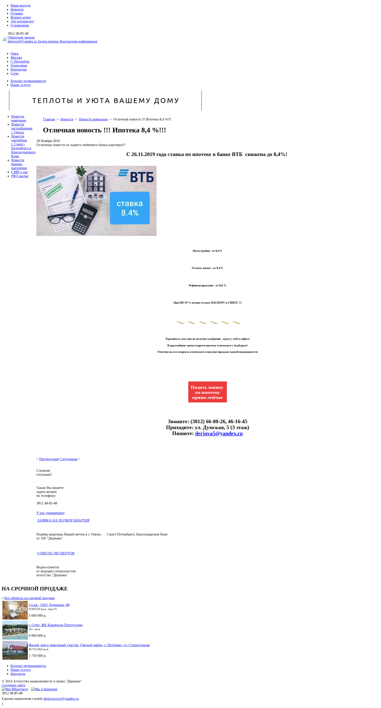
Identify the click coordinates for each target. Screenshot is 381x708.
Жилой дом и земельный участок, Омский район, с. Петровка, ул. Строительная (89, 645)
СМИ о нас (19, 172)
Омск (15, 53)
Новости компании (18, 118)
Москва (16, 57)
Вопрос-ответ (21, 17)
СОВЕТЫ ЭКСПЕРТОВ (56, 553)
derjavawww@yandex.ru (61, 698)
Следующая (68, 459)
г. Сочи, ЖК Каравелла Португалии (55, 625)
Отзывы (17, 13)
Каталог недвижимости (28, 81)
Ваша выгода (20, 5)
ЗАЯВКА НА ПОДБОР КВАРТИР (63, 520)
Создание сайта (13, 685)
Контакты (18, 674)
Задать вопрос (49, 41)
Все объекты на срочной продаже (29, 598)
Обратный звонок (21, 37)
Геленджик (19, 65)
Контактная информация (78, 41)
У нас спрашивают (50, 513)
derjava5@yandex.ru (23, 41)
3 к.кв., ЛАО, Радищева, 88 (49, 605)
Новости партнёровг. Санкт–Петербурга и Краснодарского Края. (23, 146)
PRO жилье (19, 176)
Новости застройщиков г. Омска (21, 128)
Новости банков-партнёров (19, 164)
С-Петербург (20, 61)
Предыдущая (49, 459)
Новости (17, 9)
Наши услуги (21, 85)
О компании (20, 25)
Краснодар (19, 69)
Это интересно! (22, 21)
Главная (49, 119)
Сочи (15, 73)
